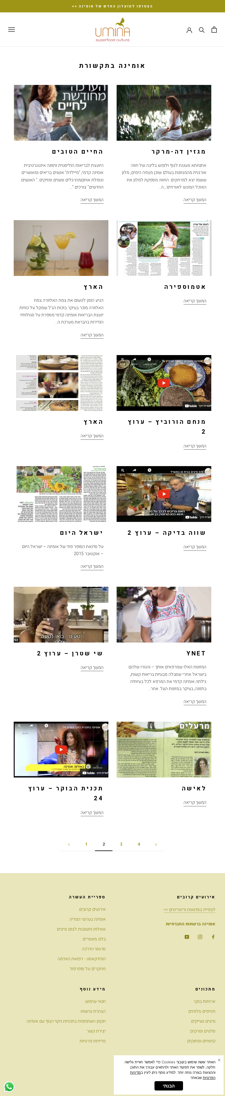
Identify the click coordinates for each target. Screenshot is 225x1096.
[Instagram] (200, 936)
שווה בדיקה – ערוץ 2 (167, 532)
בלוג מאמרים (94, 939)
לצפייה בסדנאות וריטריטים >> (189, 909)
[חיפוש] (202, 29)
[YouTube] (187, 936)
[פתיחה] (214, 29)
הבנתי (169, 1086)
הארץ (93, 287)
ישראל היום (81, 532)
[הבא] (156, 844)
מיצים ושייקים (203, 1021)
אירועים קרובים (92, 909)
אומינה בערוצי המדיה (87, 919)
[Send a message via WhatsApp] (9, 1086)
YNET (196, 653)
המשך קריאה (92, 199)
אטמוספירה (185, 287)
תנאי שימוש (95, 1001)
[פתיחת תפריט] (11, 29)
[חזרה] (68, 844)
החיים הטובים (77, 151)
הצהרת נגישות (93, 1011)
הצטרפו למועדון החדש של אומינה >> (112, 6)
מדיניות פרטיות (93, 1041)
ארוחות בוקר (204, 1001)
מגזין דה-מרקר (178, 151)
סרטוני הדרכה (94, 949)
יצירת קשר (96, 1031)
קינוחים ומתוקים (201, 1041)
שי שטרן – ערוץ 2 (70, 653)
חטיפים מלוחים (201, 1011)
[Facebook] (213, 936)
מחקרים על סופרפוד (88, 968)
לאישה (194, 788)
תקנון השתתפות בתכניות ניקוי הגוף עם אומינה (66, 1021)
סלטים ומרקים (202, 1031)
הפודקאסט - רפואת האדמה (82, 959)
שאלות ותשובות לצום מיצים (81, 929)
